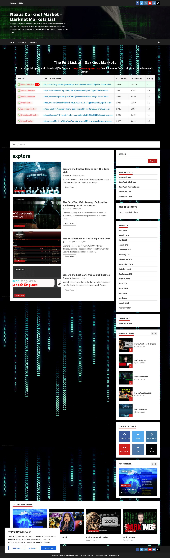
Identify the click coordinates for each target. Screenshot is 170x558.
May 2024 (123, 293)
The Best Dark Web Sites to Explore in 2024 (37, 247)
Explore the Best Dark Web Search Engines (37, 282)
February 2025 (125, 249)
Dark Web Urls (126, 394)
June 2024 (123, 288)
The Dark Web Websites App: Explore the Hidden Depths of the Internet (37, 213)
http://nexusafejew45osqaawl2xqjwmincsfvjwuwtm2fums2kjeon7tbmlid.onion (77, 84)
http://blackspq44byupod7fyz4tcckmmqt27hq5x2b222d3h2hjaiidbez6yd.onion (78, 115)
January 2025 (124, 254)
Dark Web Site (125, 177)
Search (122, 154)
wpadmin (68, 175)
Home (12, 42)
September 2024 (126, 274)
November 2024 (126, 264)
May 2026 (123, 230)
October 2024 (125, 269)
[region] (32, 540)
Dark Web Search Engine (129, 187)
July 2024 (123, 283)
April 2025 (123, 240)
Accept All (49, 548)
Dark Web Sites (125, 196)
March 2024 (124, 303)
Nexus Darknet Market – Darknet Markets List (36, 16)
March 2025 (124, 245)
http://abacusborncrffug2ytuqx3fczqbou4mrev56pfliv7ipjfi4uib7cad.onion (76, 90)
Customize (16, 548)
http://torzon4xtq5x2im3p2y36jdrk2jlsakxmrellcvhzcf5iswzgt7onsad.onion (76, 96)
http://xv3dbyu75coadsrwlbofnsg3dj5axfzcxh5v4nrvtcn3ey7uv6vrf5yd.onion (77, 109)
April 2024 (123, 298)
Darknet (22, 42)
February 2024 (125, 308)
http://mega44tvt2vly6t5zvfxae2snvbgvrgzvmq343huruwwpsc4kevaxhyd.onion (78, 121)
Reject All (32, 548)
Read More (69, 187)
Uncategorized (19, 191)
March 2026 (124, 235)
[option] (138, 346)
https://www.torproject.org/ (87, 68)
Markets (33, 42)
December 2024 (125, 259)
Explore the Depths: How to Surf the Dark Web (37, 178)
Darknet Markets (87, 555)
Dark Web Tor (125, 191)
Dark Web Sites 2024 (126, 378)
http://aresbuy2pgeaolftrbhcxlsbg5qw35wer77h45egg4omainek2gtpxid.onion (77, 102)
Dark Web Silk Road (127, 182)
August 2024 (124, 278)
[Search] (159, 42)
